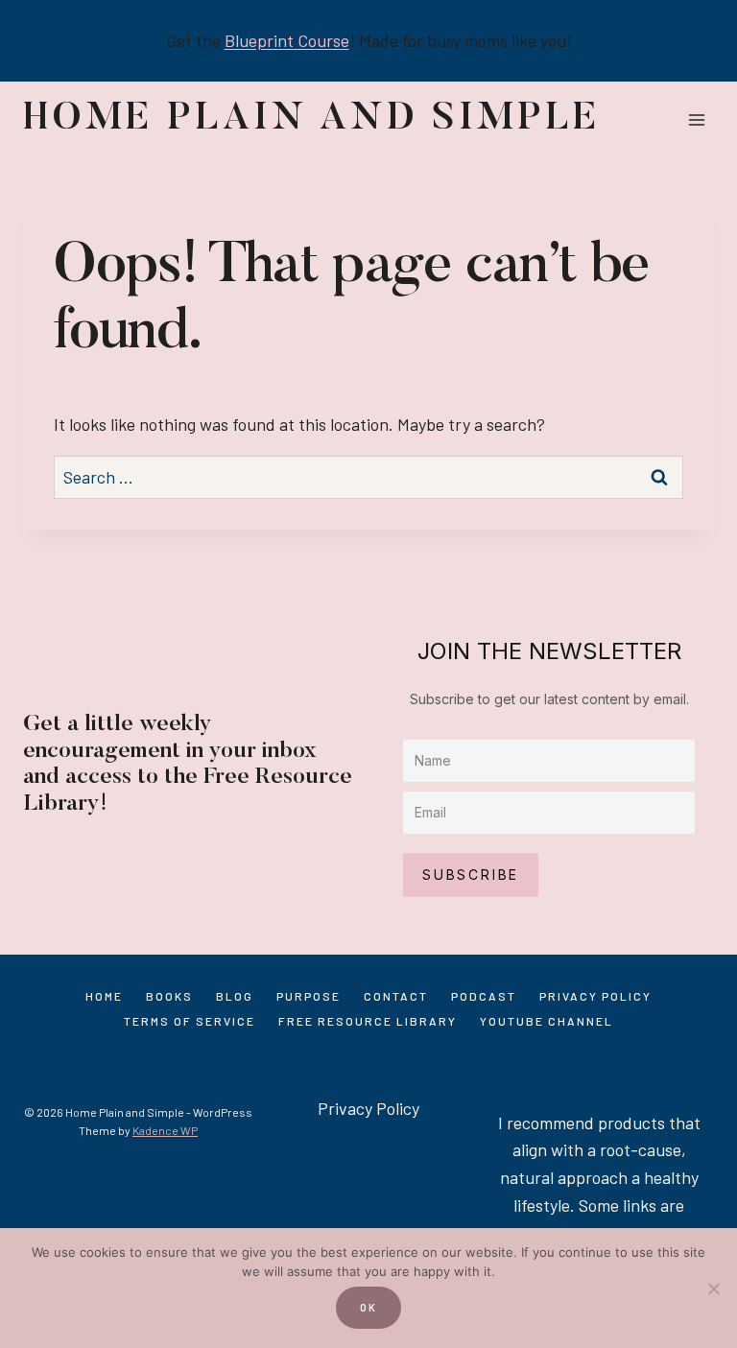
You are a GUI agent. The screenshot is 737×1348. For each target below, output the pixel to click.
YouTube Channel (546, 1021)
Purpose (308, 996)
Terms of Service (189, 1021)
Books (169, 996)
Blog (234, 996)
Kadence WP (165, 1130)
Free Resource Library (367, 1021)
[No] (713, 1288)
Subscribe (470, 874)
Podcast (483, 996)
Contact (396, 996)
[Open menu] (696, 119)
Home (104, 996)
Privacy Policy (595, 996)
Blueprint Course (287, 40)
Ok (368, 1307)
